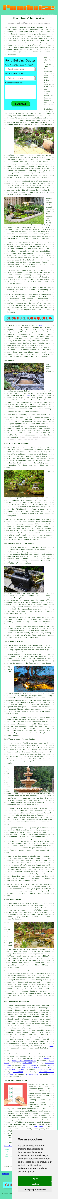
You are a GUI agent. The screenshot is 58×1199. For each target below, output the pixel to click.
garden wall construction (24, 1061)
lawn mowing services (14, 1070)
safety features (43, 159)
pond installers (46, 348)
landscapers (18, 1072)
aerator (41, 611)
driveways (46, 1058)
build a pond (44, 1056)
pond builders (24, 343)
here (51, 1046)
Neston (42, 325)
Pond (5, 325)
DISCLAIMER (51, 14)
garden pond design (35, 1124)
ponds (27, 395)
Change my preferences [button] (35, 1189)
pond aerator (27, 550)
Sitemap (5, 1174)
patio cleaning (29, 1065)
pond (46, 76)
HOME (27, 14)
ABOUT (37, 14)
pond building (39, 287)
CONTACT (43, 14)
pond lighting (19, 728)
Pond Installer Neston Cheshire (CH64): (24, 27)
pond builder (48, 45)
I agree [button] (35, 1178)
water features (23, 1037)
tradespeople (15, 1076)
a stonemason (32, 1074)
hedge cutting (44, 1070)
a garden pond (32, 1028)
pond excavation (46, 1111)
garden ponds (37, 1126)
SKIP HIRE (27, 1063)
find (11, 1006)
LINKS (32, 14)
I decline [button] (35, 1184)
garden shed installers (32, 1067)
